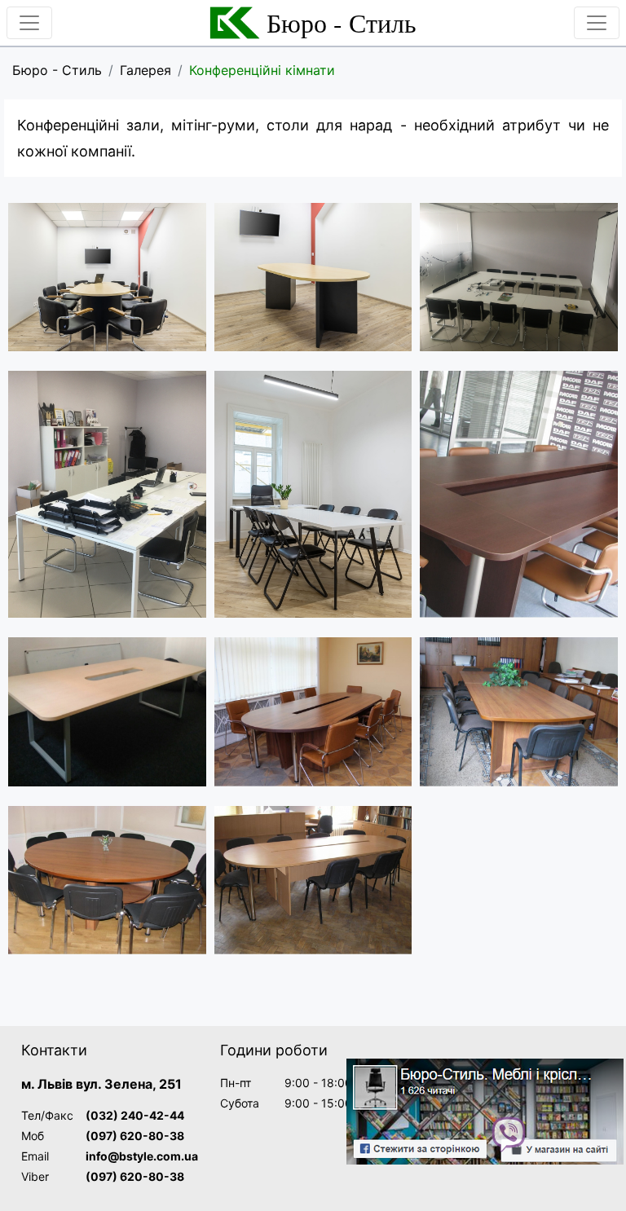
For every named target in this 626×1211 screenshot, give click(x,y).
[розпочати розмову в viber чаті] (508, 1133)
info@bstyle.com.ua (142, 1156)
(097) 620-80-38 (135, 1136)
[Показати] (107, 277)
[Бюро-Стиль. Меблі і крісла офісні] (485, 1112)
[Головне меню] (29, 23)
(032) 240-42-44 (135, 1115)
